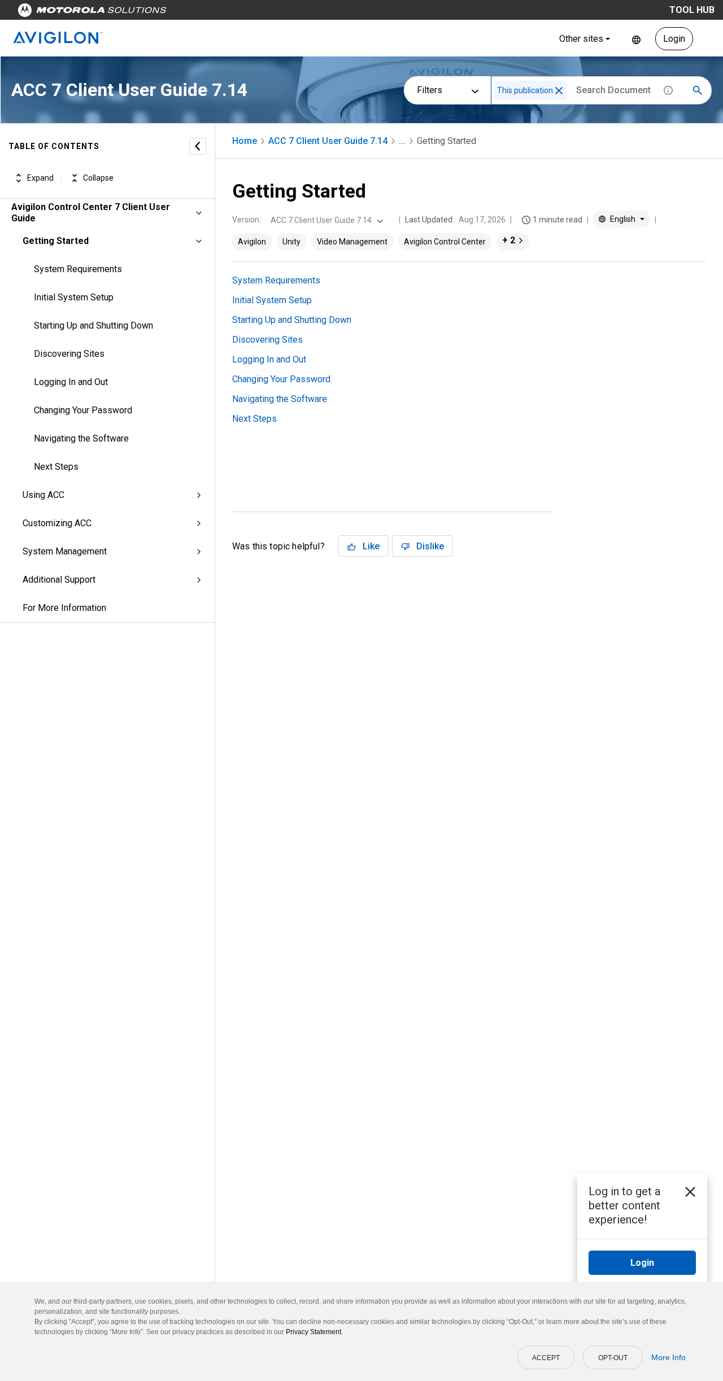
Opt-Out (613, 1358)
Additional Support (59, 579)
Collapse (98, 177)
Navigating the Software (81, 438)
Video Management (352, 241)
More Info (668, 1357)
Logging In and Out (71, 382)
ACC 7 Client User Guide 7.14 (327, 141)
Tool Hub (692, 10)
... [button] (402, 141)
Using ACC (43, 495)
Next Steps (56, 466)
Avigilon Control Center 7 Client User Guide (90, 213)
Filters (429, 90)
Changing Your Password (83, 410)
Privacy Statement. (314, 1332)
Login (674, 38)
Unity (291, 241)
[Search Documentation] (697, 90)
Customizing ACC (57, 523)
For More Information (64, 607)
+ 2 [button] (508, 240)
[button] (559, 90)
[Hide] (197, 146)
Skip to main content (216, 12)
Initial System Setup (74, 297)
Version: (246, 219)
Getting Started (56, 240)
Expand (40, 177)
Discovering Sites (69, 353)
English (636, 38)
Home (244, 141)
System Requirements (78, 269)
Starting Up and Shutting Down (93, 325)
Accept (546, 1358)
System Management (65, 551)
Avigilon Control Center (445, 241)
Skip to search (296, 12)
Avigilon (252, 241)
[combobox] (326, 220)
